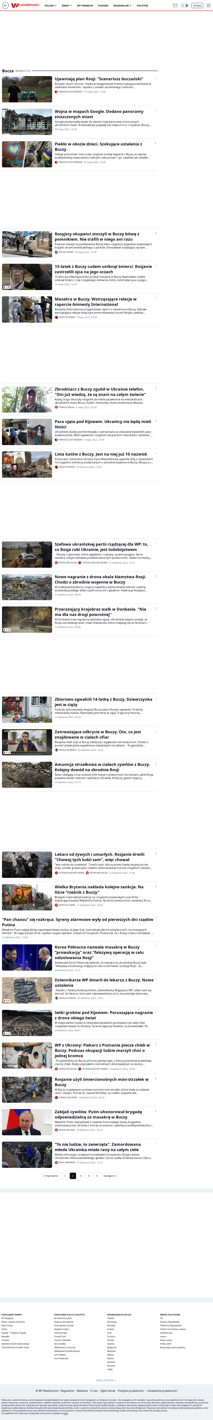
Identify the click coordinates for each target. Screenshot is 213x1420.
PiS (161, 1318)
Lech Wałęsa (60, 1354)
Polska (49, 5)
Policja (4, 1329)
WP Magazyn (7, 1318)
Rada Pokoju (7, 1325)
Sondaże (5, 1340)
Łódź (109, 1332)
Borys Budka (60, 1343)
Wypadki (5, 1336)
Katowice (111, 1362)
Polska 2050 (165, 1343)
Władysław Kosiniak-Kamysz (67, 1351)
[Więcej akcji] (156, 78)
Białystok (111, 1351)
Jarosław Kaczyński (63, 1318)
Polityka (142, 5)
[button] (184, 5)
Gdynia (110, 1354)
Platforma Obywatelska (171, 1325)
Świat (65, 5)
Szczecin (111, 1336)
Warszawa (112, 1321)
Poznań (110, 1340)
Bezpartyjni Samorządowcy (172, 1347)
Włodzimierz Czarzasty (64, 1347)
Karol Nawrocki (61, 1358)
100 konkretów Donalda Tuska (15, 1347)
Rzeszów (111, 1365)
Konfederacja (166, 1332)
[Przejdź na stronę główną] (5, 8)
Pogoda (103, 5)
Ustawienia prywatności (161, 1391)
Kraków (110, 1329)
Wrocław (111, 1325)
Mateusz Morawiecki (63, 1321)
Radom (110, 1358)
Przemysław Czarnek (64, 1325)
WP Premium (85, 5)
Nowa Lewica (166, 1340)
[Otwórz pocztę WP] (175, 5)
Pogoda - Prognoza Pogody (13, 1332)
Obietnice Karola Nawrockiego (15, 1343)
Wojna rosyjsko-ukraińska (13, 1321)
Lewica (163, 1336)
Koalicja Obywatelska (170, 1321)
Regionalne (121, 5)
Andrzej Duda (60, 1332)
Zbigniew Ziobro (61, 1329)
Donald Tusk (60, 1336)
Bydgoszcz (112, 1347)
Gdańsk (110, 1343)
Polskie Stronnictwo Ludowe (173, 1329)
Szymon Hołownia (62, 1340)
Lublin (110, 1369)
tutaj (66, 1413)
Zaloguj (197, 5)
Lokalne (110, 1318)
